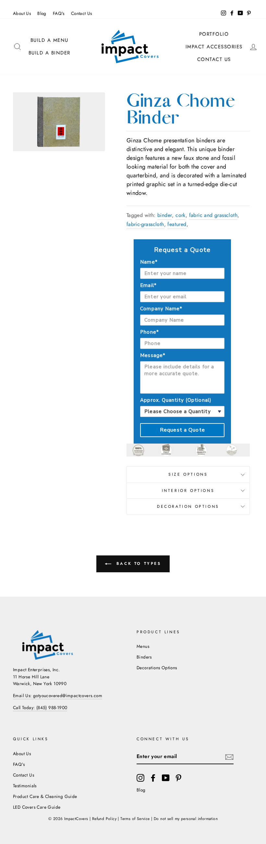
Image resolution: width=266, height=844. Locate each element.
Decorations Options (157, 667)
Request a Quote (182, 430)
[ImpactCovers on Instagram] (140, 778)
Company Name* (161, 308)
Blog (41, 13)
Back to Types (137, 563)
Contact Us (81, 13)
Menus (143, 646)
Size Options (188, 474)
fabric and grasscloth (213, 215)
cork (180, 215)
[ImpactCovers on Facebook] (153, 778)
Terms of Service (135, 819)
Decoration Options (188, 506)
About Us (22, 13)
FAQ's (59, 13)
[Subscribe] (229, 756)
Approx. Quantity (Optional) (175, 400)
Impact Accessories (214, 46)
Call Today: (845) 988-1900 (40, 707)
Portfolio (214, 34)
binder (164, 215)
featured (176, 224)
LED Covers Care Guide (36, 807)
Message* (152, 355)
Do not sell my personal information (186, 819)
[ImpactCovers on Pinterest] (178, 778)
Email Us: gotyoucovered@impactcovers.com (57, 695)
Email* (148, 285)
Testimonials (25, 785)
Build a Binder (49, 52)
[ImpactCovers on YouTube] (166, 778)
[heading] (182, 250)
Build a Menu (49, 40)
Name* (148, 262)
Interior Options (188, 490)
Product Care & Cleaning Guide (45, 796)
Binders (144, 657)
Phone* (149, 332)
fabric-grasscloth (145, 224)
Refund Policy (104, 819)
